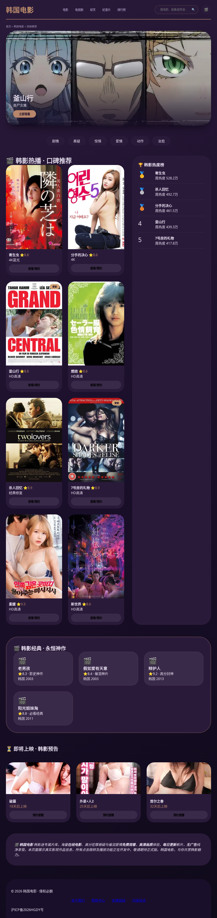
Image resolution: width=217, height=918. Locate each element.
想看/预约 (34, 268)
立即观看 (24, 114)
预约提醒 (38, 815)
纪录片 (106, 9)
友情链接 (118, 900)
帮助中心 (98, 900)
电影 (65, 9)
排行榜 (121, 9)
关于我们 (78, 900)
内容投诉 (139, 900)
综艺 (93, 9)
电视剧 (79, 9)
